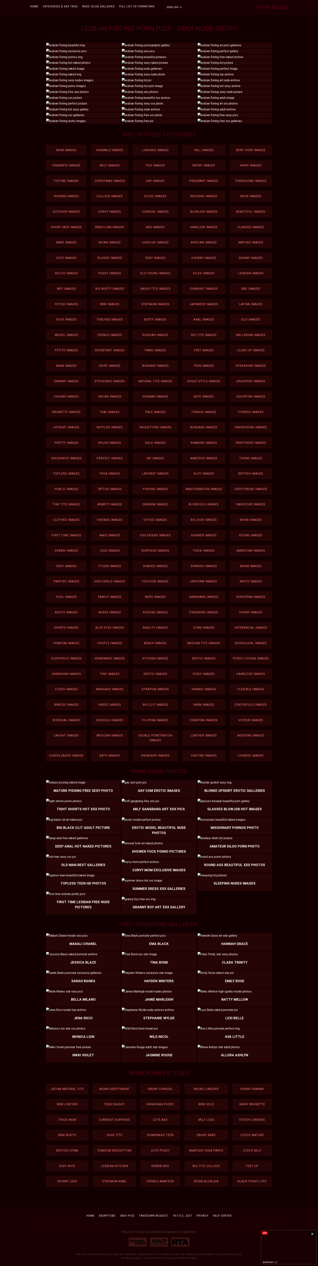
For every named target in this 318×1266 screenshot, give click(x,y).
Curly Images (204, 674)
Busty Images (155, 319)
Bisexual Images (66, 720)
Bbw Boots (67, 1135)
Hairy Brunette (252, 1104)
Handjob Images (204, 227)
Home (34, 6)
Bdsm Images (251, 566)
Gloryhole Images (66, 658)
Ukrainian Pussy (160, 1104)
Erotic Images (155, 674)
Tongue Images (203, 412)
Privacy (203, 1215)
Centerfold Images (250, 704)
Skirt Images (110, 366)
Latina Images (251, 304)
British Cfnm (67, 1150)
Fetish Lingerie (252, 1120)
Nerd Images (155, 597)
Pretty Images (66, 443)
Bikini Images (251, 520)
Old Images (250, 319)
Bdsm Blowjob (206, 1181)
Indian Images (109, 396)
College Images (110, 196)
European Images (250, 597)
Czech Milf (252, 1150)
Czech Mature (252, 1135)
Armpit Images (109, 504)
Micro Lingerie (206, 1089)
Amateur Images (203, 458)
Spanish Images (204, 566)
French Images (109, 335)
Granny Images (66, 381)
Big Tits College (206, 1166)
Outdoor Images (66, 211)
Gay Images (155, 181)
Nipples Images (110, 427)
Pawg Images (155, 350)
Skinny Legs (67, 1181)
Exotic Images (204, 658)
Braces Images (66, 704)
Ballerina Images (251, 335)
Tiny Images (110, 674)
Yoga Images (109, 473)
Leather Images (204, 735)
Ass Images (155, 227)
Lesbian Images (251, 273)
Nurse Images (109, 612)
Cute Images (66, 258)
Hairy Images (251, 165)
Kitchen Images (155, 658)
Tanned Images (203, 689)
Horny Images (250, 612)
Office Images (155, 520)
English (173, 7)
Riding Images (250, 535)
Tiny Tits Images (66, 504)
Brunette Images (66, 412)
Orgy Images (66, 566)
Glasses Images (251, 227)
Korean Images (66, 196)
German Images (155, 396)
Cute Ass (160, 1120)
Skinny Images (251, 258)
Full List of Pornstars (137, 6)
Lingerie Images (155, 150)
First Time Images (66, 535)
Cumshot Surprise (114, 1120)
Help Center (222, 1215)
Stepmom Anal (114, 1181)
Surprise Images (155, 550)
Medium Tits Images (203, 643)
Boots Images (66, 612)
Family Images (109, 597)
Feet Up (252, 1166)
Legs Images (110, 550)
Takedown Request (153, 1215)
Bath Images (109, 755)
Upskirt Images (66, 427)
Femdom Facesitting (114, 1150)
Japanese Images (204, 304)
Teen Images (204, 366)
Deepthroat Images (250, 489)
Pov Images (155, 165)
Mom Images (66, 150)
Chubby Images (203, 258)
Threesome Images (250, 181)
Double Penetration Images (155, 738)
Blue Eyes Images (109, 627)
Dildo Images (155, 196)
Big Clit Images (155, 704)
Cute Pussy (160, 1150)
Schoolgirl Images (251, 643)
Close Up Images (251, 350)
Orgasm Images (155, 504)
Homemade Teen (160, 1135)
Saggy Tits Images (155, 288)
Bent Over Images (251, 150)
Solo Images (155, 443)
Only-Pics (127, 1215)
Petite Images (66, 350)
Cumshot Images (204, 288)
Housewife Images (66, 458)
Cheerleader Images (66, 755)
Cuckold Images (109, 720)
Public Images (66, 489)
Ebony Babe (206, 1135)
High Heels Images (109, 581)
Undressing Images (251, 427)
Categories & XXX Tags (60, 6)
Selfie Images (66, 273)
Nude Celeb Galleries (98, 6)
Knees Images (109, 704)
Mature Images (250, 242)
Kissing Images (155, 612)
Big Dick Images (204, 520)
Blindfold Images (204, 504)
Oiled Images (204, 273)
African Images (204, 242)
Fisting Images (66, 181)
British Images (250, 473)
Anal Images (203, 319)
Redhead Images (203, 196)
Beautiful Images (250, 211)
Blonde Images (109, 258)
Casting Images (204, 755)
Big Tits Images (204, 335)
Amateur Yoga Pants (206, 1150)
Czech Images (66, 689)
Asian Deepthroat (114, 1089)
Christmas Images (109, 181)
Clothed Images (66, 520)
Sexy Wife (67, 1166)
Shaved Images (155, 566)
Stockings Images (110, 381)
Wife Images (204, 396)
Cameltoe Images (250, 674)
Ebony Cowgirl (160, 1089)
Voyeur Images (251, 720)
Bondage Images (203, 427)
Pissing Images (155, 489)
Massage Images (109, 689)
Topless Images (66, 473)
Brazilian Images (109, 227)
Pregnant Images (203, 181)
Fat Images (155, 458)
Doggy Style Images (203, 381)
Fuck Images (66, 319)
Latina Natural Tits (67, 1089)
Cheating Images (204, 720)
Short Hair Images (66, 227)
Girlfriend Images (155, 535)
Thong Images (250, 458)
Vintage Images (110, 520)
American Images (250, 550)
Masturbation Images (204, 489)
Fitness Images (251, 412)
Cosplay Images (155, 242)
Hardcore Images (250, 504)
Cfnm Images (204, 627)
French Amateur (160, 1181)
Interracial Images (250, 627)
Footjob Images (155, 581)
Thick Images (204, 550)
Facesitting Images (155, 427)
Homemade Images (109, 658)
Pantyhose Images (250, 443)
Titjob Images (109, 566)
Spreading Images (251, 366)
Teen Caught (114, 1104)
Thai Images (110, 412)
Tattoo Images (110, 489)
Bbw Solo (206, 1104)
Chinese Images (251, 755)
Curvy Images (109, 211)
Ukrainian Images (66, 674)
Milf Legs (206, 1120)
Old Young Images (155, 273)
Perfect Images (110, 458)
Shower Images (204, 535)
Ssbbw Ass (160, 1166)
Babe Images (66, 242)
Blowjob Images (204, 211)
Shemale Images (109, 150)
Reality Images (155, 627)
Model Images (66, 335)
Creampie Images (66, 165)
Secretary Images (110, 350)
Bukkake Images (155, 366)
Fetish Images (66, 304)
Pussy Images (109, 273)
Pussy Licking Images (251, 658)
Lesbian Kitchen (114, 1166)
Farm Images (203, 704)
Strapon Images (155, 689)
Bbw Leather (67, 1104)
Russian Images (155, 335)
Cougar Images (66, 396)
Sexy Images (155, 258)
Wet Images (66, 288)
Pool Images (66, 597)
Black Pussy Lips (252, 1181)
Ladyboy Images (155, 473)
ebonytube (107, 1215)
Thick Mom (67, 1120)
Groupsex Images (250, 381)
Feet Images (204, 350)
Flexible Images (250, 689)
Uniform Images (203, 581)
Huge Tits (114, 1135)
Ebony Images (203, 165)
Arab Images (66, 366)
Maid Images (109, 535)
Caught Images (66, 735)
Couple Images (109, 643)
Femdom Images (66, 643)
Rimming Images (203, 443)
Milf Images (110, 165)
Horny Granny (252, 1089)
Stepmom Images (155, 304)
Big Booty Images (109, 288)
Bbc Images (250, 288)
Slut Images (204, 473)
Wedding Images (250, 735)
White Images (251, 581)
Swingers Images (155, 755)
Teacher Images (109, 319)
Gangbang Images (203, 597)
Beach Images (155, 643)
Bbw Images (109, 304)
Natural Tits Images (155, 381)
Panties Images (66, 581)
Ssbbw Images (66, 550)
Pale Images (155, 412)
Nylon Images (109, 443)
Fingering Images (203, 612)
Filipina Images (155, 720)
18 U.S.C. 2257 (182, 1215)
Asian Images (110, 242)
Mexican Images (109, 735)
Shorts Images (66, 627)
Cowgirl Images (155, 211)
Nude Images (250, 196)
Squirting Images (250, 396)
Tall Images (204, 150)
